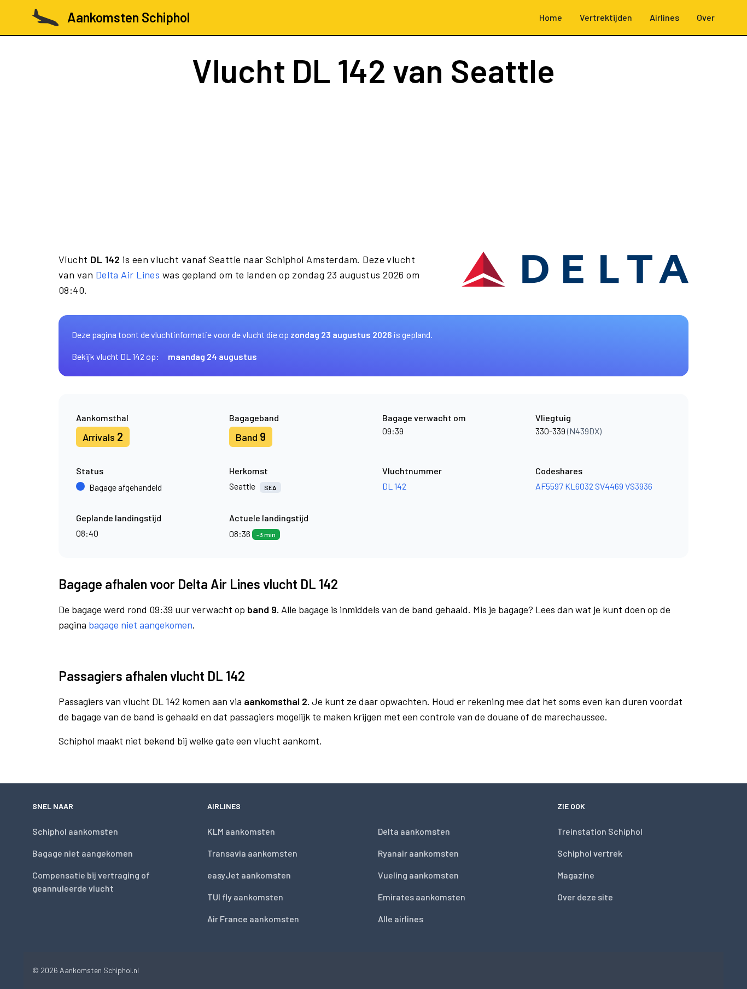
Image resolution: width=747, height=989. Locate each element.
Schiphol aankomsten (75, 831)
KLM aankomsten (241, 831)
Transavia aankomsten (252, 853)
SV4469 (609, 486)
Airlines (664, 17)
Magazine (575, 875)
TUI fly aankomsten (245, 897)
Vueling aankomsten (418, 875)
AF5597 (549, 486)
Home (550, 17)
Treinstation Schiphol (600, 831)
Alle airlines (400, 919)
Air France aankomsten (253, 919)
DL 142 (394, 486)
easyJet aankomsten (249, 875)
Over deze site (585, 897)
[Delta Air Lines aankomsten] (575, 275)
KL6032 (579, 486)
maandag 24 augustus (212, 356)
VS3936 (638, 486)
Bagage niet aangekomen (82, 853)
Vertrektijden (606, 17)
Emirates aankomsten (421, 897)
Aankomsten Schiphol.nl (99, 970)
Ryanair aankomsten (418, 853)
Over (706, 17)
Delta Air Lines (128, 275)
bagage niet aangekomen (140, 625)
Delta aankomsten (414, 831)
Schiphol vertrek (589, 853)
